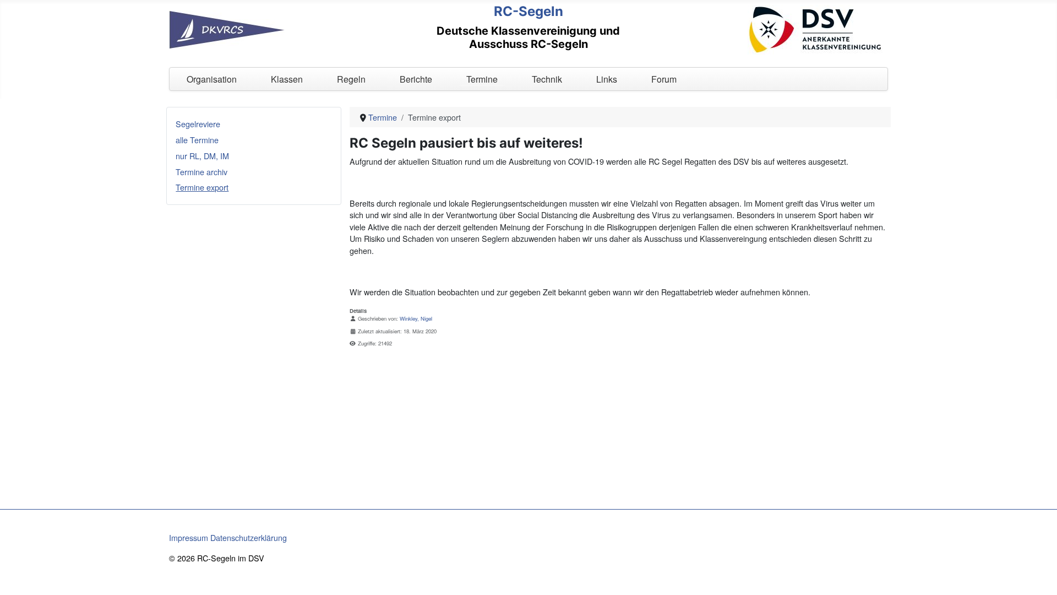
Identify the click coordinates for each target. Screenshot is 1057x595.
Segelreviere (198, 123)
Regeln (351, 79)
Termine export (202, 187)
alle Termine (197, 139)
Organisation (212, 79)
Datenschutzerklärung (248, 537)
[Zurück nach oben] (1038, 575)
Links (606, 79)
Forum (664, 79)
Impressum (188, 537)
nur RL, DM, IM (202, 155)
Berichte (416, 79)
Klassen (287, 79)
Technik (547, 79)
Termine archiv (201, 171)
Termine (482, 79)
